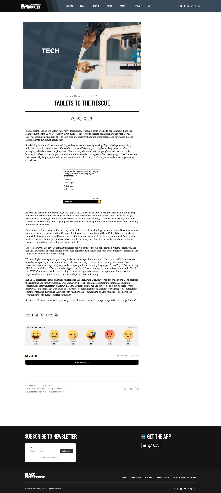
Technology (32, 386)
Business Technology (35, 392)
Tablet (51, 386)
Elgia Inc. (57, 389)
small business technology (38, 389)
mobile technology (56, 392)
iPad (42, 386)
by (74, 96)
